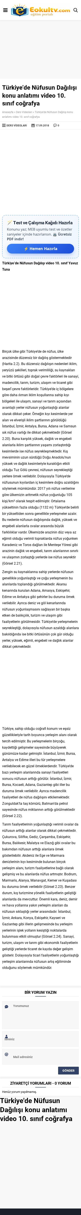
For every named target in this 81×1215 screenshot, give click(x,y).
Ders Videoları (24, 112)
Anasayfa (7, 112)
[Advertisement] (40, 172)
